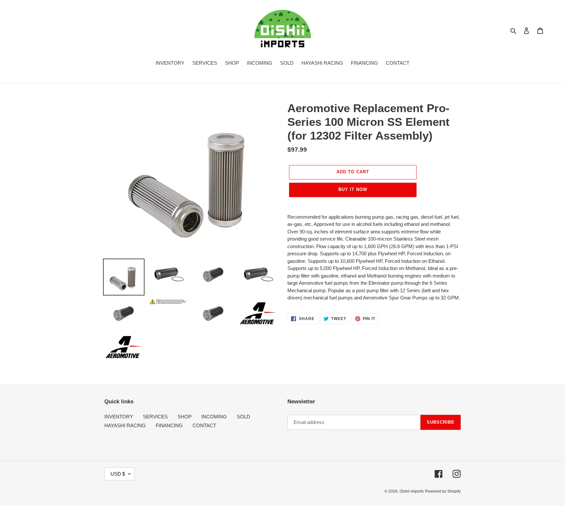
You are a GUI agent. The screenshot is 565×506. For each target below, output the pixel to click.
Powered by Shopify (443, 491)
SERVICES (155, 416)
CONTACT (204, 425)
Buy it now (352, 189)
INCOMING (214, 416)
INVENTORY (118, 416)
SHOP (185, 416)
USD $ (118, 474)
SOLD (243, 416)
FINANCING (169, 425)
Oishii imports (412, 491)
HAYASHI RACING (125, 425)
